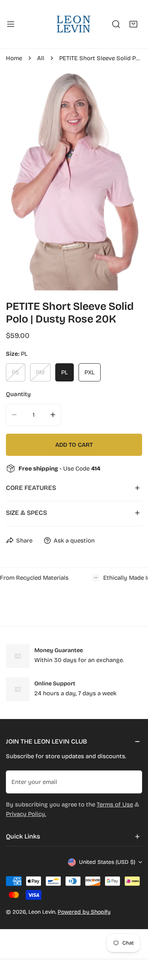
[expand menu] (10, 24)
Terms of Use (115, 804)
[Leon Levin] (73, 24)
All (40, 58)
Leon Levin (41, 912)
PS (15, 372)
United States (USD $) (107, 862)
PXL (89, 372)
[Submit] (131, 781)
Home (14, 58)
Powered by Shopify (84, 912)
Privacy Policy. (26, 814)
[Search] (116, 24)
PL (64, 372)
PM (40, 372)
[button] (133, 24)
